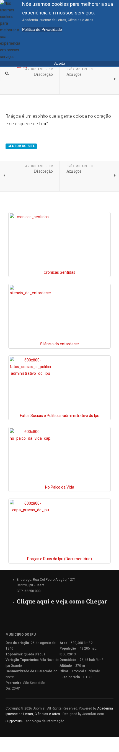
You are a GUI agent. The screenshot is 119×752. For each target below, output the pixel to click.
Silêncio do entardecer (59, 344)
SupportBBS (14, 721)
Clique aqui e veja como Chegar (62, 601)
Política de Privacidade (42, 29)
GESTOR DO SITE (21, 146)
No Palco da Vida (59, 487)
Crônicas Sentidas (59, 272)
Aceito (59, 63)
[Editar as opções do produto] (30, 241)
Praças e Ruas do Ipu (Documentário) (59, 559)
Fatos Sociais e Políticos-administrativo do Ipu (59, 415)
